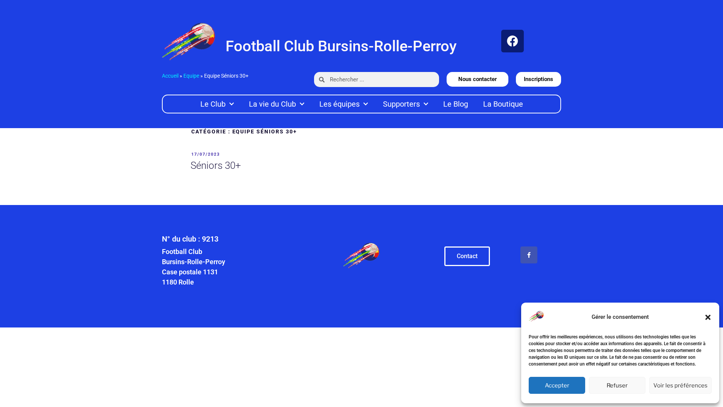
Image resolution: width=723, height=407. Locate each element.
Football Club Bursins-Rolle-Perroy (341, 46)
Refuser (617, 385)
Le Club (213, 104)
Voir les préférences (680, 385)
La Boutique (503, 104)
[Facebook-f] (528, 254)
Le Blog (455, 104)
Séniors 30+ (216, 165)
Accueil (170, 76)
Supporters (401, 104)
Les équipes (339, 104)
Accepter (557, 385)
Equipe (191, 76)
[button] (708, 317)
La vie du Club (272, 104)
